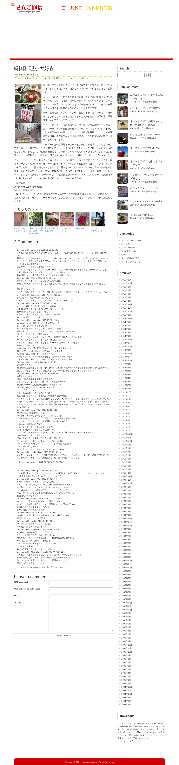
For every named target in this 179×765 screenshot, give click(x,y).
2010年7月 (126, 452)
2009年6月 (126, 497)
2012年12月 (126, 353)
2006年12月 (126, 603)
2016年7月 (126, 290)
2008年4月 (126, 546)
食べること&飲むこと (80, 78)
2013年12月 (126, 339)
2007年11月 (126, 564)
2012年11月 (126, 357)
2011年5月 (126, 417)
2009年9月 (126, 487)
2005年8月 (126, 659)
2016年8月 (126, 287)
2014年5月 (126, 325)
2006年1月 (126, 641)
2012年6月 (126, 371)
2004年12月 (126, 687)
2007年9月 (126, 571)
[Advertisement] (89, 36)
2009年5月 (126, 501)
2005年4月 (126, 673)
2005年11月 (126, 648)
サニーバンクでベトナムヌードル (67, 229)
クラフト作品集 (128, 247)
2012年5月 (126, 374)
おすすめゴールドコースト (36, 78)
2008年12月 (126, 518)
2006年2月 (126, 638)
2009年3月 (126, 508)
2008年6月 (126, 539)
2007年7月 (126, 578)
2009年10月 (126, 483)
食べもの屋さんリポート (59, 78)
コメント (18, 602)
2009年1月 (126, 515)
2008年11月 (126, 522)
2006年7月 (126, 620)
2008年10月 (126, 525)
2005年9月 (126, 655)
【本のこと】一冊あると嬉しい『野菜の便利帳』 (36, 230)
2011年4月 (126, 420)
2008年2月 (126, 553)
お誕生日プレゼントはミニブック (20, 229)
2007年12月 (126, 560)
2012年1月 (126, 388)
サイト (17, 596)
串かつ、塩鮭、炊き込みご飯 (51, 229)
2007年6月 (126, 582)
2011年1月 (126, 431)
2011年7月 (126, 410)
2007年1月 (126, 599)
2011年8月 (126, 406)
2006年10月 (126, 610)
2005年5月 (126, 669)
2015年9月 (126, 315)
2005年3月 (126, 676)
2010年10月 (126, 441)
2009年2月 (126, 511)
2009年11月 (126, 480)
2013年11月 (126, 343)
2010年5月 (126, 459)
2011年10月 (126, 399)
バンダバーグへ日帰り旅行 (145, 108)
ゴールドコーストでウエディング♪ (97, 229)
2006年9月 (126, 613)
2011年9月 (126, 403)
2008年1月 (126, 557)
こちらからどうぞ (125, 741)
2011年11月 (126, 396)
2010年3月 (126, 466)
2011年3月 (126, 424)
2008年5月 (126, 543)
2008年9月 (126, 529)
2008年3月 (126, 550)
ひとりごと (126, 244)
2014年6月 (126, 322)
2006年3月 (126, 634)
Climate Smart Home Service (146, 201)
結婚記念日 (80, 228)
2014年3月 (126, 329)
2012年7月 (126, 367)
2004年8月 (126, 701)
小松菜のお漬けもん (141, 214)
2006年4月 (126, 631)
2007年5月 (126, 585)
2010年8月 (126, 448)
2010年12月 (126, 434)
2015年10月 (126, 311)
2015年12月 (126, 304)
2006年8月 (126, 617)
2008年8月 (126, 532)
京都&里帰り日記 (128, 251)
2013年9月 (126, 350)
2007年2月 (126, 596)
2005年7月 (126, 662)
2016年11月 (126, 280)
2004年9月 (126, 697)
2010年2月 (126, 469)
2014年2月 (126, 332)
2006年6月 (126, 624)
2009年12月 (126, 476)
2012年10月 (126, 360)
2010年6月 (126, 455)
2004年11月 (126, 690)
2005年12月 (126, 645)
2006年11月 (126, 606)
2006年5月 (126, 627)
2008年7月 (126, 536)
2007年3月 (126, 592)
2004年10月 (126, 694)
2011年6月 (126, 413)
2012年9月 (126, 364)
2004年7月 (126, 704)
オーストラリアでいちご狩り (146, 148)
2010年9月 (126, 445)
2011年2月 (126, 427)
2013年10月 (126, 346)
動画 (123, 254)
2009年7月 (126, 494)
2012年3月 (126, 381)
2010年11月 (126, 438)
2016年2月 (126, 297)
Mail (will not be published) (27, 589)
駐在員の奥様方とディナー (145, 134)
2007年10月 (126, 567)
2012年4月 (126, 378)
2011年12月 (126, 392)
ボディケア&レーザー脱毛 (144, 188)
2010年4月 (126, 462)
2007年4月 (126, 589)
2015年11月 (126, 308)
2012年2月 (126, 385)
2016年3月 (126, 294)
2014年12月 (126, 318)
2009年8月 (126, 490)
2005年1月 (126, 683)
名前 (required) (21, 582)
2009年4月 (126, 504)
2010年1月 (126, 473)
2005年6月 (126, 666)
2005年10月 (126, 652)
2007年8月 (126, 575)
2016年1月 (126, 301)
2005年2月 (126, 680)
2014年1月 (126, 336)
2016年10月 (126, 283)
